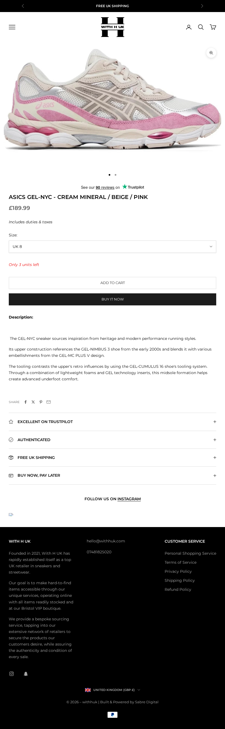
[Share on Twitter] (33, 402)
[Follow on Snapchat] (26, 673)
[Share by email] (48, 402)
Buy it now (113, 299)
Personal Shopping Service (190, 553)
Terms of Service (180, 562)
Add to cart (112, 282)
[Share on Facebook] (25, 402)
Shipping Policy (180, 580)
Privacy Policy (178, 571)
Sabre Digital (147, 702)
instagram (129, 498)
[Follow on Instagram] (11, 673)
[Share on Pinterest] (41, 402)
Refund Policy (178, 589)
